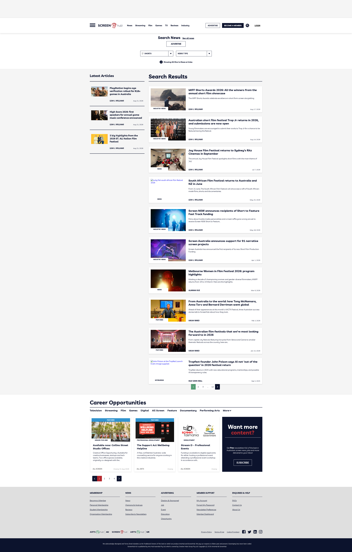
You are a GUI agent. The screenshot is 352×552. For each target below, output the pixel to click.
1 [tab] (99, 478)
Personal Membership (99, 505)
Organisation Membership (101, 514)
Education (165, 514)
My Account (202, 500)
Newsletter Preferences (206, 509)
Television (96, 410)
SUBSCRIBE (243, 462)
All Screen (158, 410)
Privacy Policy (206, 532)
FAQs (234, 500)
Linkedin (255, 532)
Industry (185, 25)
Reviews (174, 25)
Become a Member (233, 25)
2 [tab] (104, 478)
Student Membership (99, 509)
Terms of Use (219, 532)
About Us (236, 509)
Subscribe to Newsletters (135, 514)
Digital (145, 410)
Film (150, 25)
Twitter (249, 531)
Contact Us (237, 505)
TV (166, 25)
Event (163, 509)
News (129, 25)
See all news (188, 38)
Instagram (260, 532)
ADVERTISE (213, 25)
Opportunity (166, 518)
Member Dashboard (205, 514)
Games (158, 25)
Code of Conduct (233, 532)
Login (257, 25)
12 (212, 387)
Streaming (140, 25)
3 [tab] (109, 478)
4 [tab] (114, 478)
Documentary (188, 410)
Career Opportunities (118, 402)
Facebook (244, 532)
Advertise (176, 44)
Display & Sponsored (170, 500)
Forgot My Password (205, 505)
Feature (172, 410)
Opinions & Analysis (133, 505)
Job (162, 505)
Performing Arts (210, 410)
